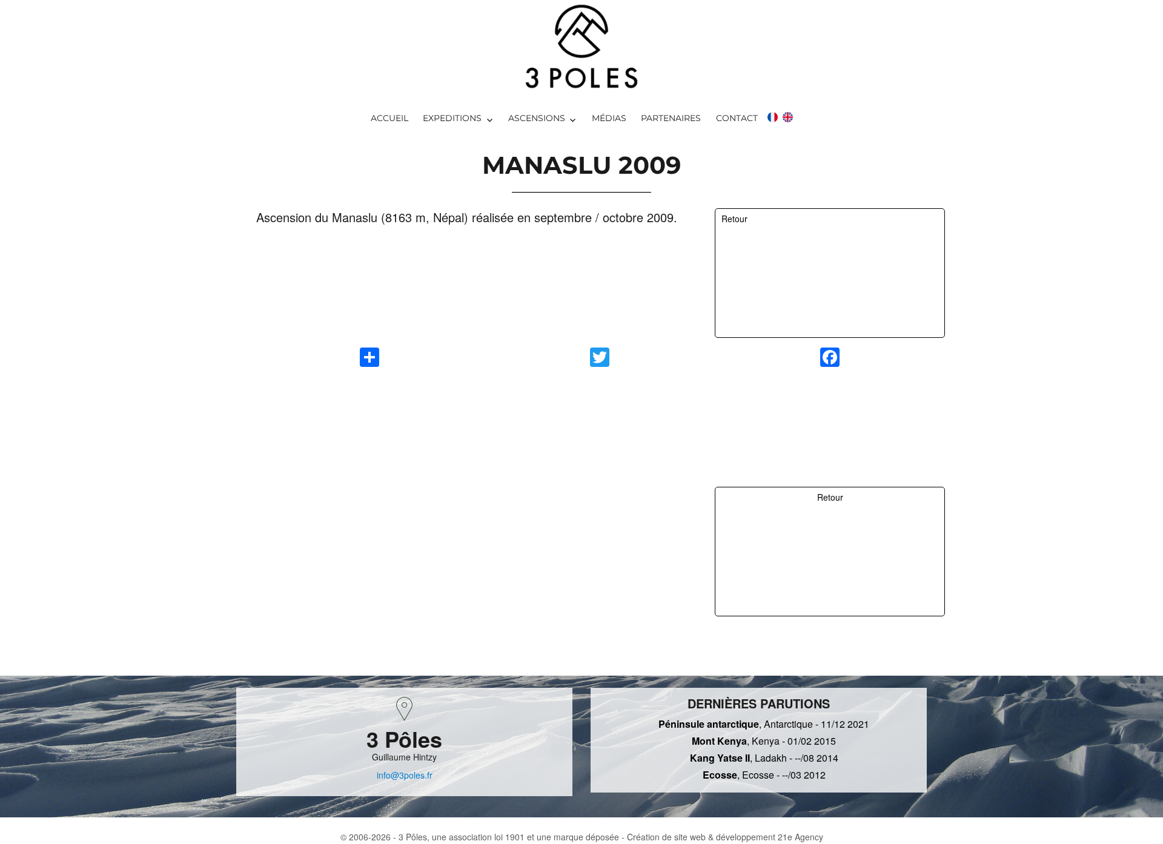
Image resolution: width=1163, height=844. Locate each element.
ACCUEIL (389, 118)
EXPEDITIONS (452, 118)
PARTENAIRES (671, 118)
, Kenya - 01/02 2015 (764, 741)
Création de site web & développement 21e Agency (725, 837)
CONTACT (737, 118)
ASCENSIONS (536, 118)
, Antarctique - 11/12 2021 (763, 724)
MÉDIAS (609, 118)
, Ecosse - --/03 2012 (764, 775)
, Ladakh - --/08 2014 (764, 758)
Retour (734, 219)
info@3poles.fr (404, 775)
